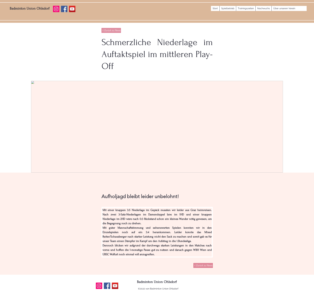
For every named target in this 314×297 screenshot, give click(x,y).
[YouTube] (115, 286)
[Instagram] (99, 286)
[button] (227, 8)
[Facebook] (107, 286)
